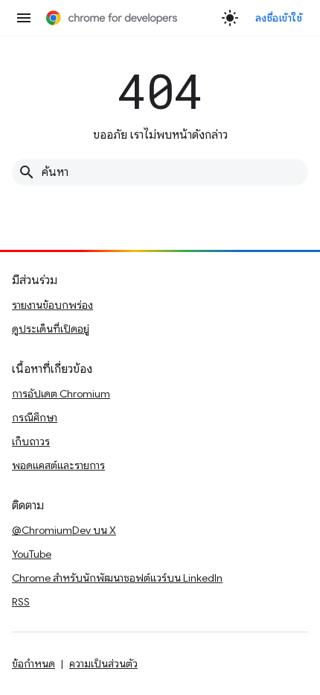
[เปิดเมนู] (24, 18)
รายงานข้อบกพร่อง (52, 305)
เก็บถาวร (31, 441)
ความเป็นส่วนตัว (103, 664)
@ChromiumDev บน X (64, 530)
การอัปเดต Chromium (61, 393)
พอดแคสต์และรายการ (58, 465)
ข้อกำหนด (33, 664)
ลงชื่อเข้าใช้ (279, 18)
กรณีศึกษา (34, 417)
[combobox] (160, 172)
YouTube (31, 554)
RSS (21, 601)
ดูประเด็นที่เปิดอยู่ (50, 329)
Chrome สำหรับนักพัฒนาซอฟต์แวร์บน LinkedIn (117, 578)
